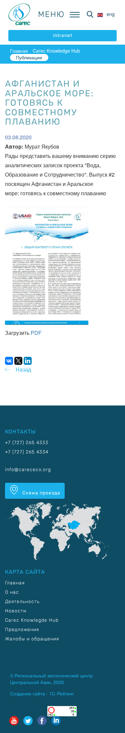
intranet (62, 35)
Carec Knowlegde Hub (32, 620)
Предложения (22, 629)
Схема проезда (40, 493)
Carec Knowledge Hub (56, 50)
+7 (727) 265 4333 (26, 442)
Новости (15, 611)
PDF (36, 333)
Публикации (29, 57)
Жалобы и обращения (32, 639)
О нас (12, 592)
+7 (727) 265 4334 (26, 452)
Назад (23, 369)
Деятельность (22, 601)
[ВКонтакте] (9, 361)
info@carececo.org (28, 469)
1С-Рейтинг (61, 693)
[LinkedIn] (28, 361)
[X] (18, 361)
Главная (19, 50)
